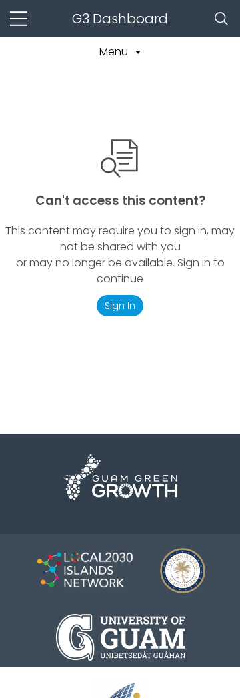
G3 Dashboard (120, 18)
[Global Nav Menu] (19, 19)
